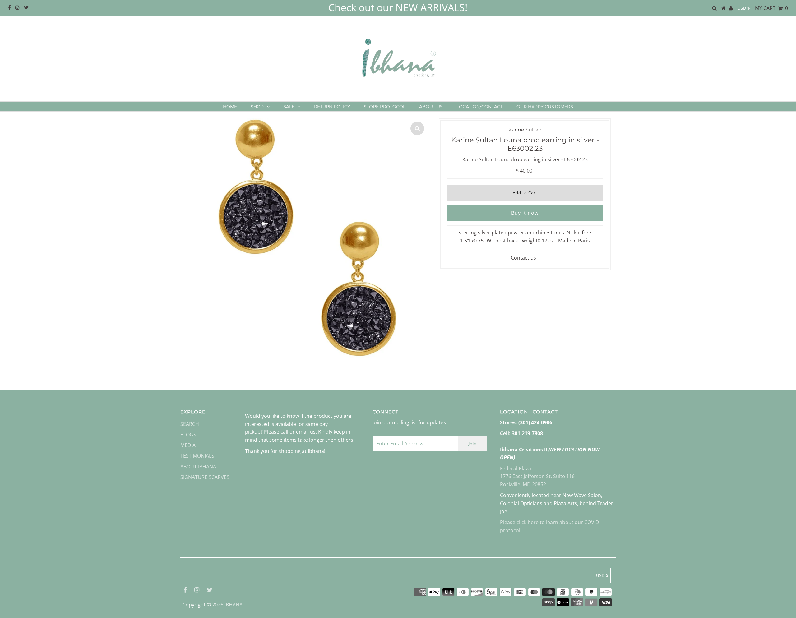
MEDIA (188, 445)
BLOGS (188, 434)
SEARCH (189, 424)
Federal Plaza (515, 468)
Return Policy (332, 106)
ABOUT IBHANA (198, 466)
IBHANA (233, 604)
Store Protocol (384, 106)
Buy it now (525, 213)
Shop (257, 106)
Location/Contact (479, 106)
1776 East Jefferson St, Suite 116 (537, 476)
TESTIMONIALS (197, 455)
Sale (288, 106)
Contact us (523, 257)
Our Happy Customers (544, 106)
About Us (431, 106)
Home (230, 106)
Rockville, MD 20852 (523, 484)
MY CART (771, 8)
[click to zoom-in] (417, 128)
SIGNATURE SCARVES (204, 477)
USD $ (744, 8)
